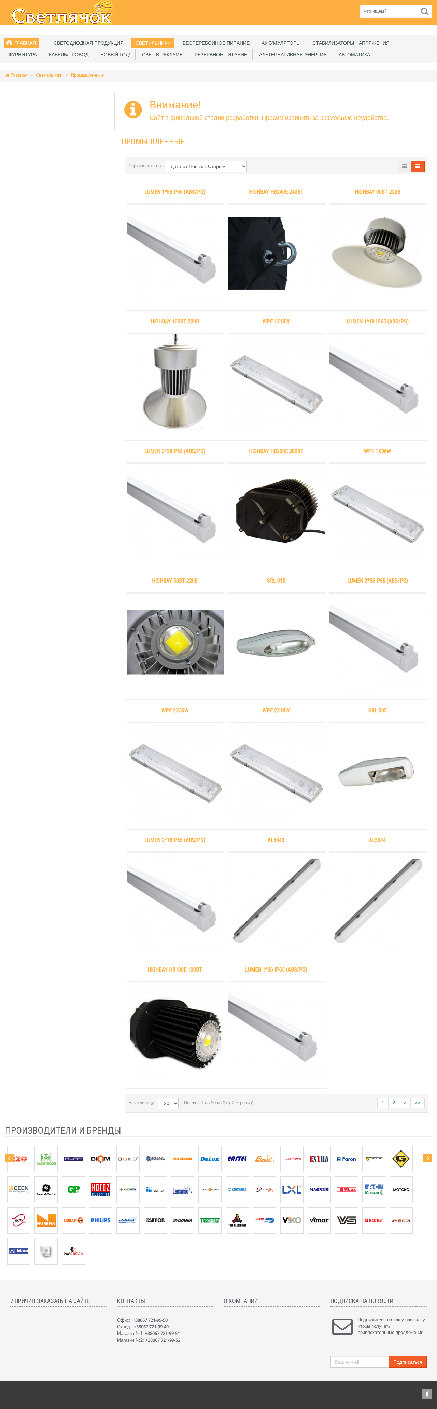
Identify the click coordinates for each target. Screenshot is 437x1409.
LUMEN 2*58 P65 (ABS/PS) (174, 451)
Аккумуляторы (279, 43)
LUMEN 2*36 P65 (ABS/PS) (377, 580)
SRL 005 (377, 710)
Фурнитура (21, 54)
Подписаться (407, 1362)
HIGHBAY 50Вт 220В (175, 580)
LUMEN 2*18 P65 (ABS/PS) (174, 840)
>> (417, 1102)
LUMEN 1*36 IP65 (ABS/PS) (276, 969)
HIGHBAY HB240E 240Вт (276, 192)
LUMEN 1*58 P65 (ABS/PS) (174, 192)
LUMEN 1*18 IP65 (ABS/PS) (378, 321)
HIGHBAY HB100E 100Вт (174, 969)
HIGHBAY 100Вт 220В (175, 321)
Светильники (152, 43)
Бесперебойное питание (215, 43)
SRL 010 (276, 580)
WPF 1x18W (276, 321)
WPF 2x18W (276, 710)
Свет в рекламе (161, 54)
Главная (25, 43)
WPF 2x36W (174, 710)
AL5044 (377, 840)
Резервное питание (219, 54)
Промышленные (87, 75)
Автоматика (353, 54)
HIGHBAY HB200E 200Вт (276, 451)
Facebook (427, 1394)
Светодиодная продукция (87, 43)
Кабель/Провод (67, 54)
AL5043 (276, 840)
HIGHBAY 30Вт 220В (377, 192)
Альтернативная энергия (291, 54)
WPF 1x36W (377, 451)
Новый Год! (114, 54)
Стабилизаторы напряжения (350, 43)
